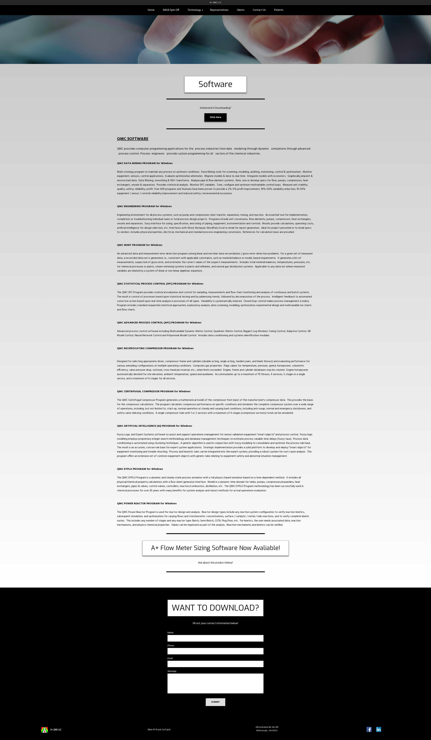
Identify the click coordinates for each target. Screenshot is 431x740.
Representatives (219, 10)
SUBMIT (215, 702)
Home (151, 10)
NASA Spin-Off (171, 10)
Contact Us (259, 10)
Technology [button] (194, 10)
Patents (278, 10)
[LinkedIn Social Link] (378, 730)
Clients (240, 10)
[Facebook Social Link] (369, 730)
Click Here (215, 117)
